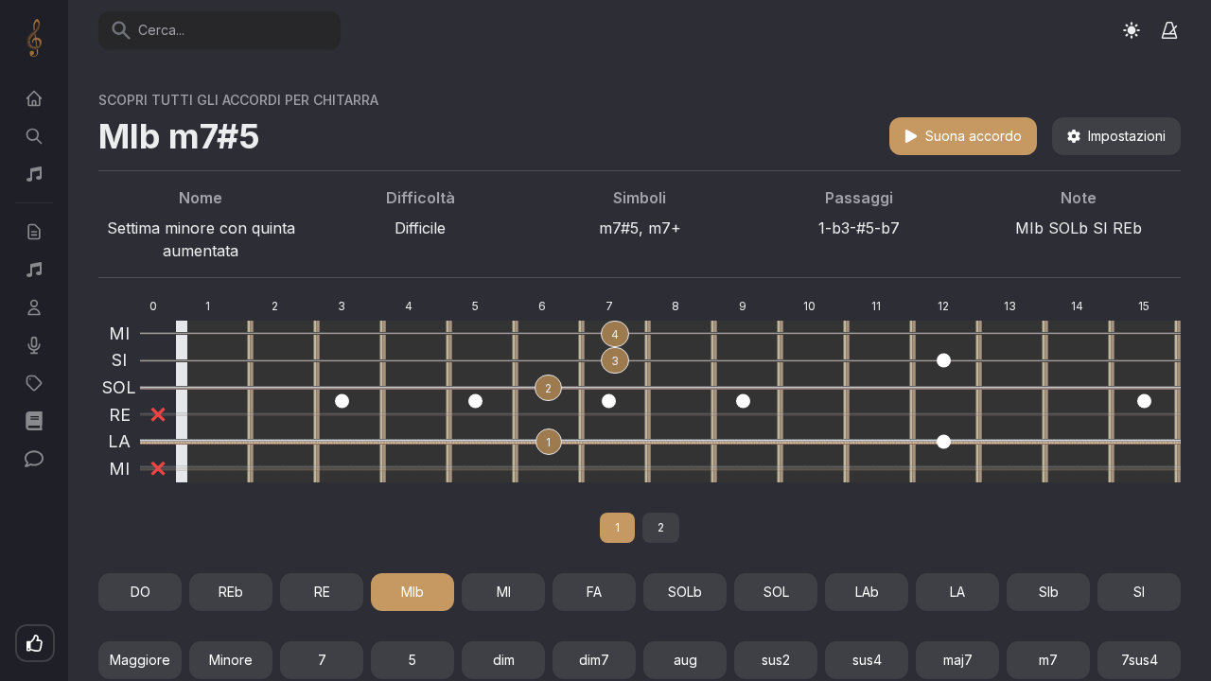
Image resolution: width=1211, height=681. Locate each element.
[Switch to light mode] (1131, 30)
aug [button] (685, 660)
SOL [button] (776, 592)
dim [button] (504, 660)
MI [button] (504, 592)
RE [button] (322, 592)
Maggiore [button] (140, 660)
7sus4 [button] (1139, 660)
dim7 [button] (594, 660)
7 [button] (322, 660)
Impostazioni (1127, 136)
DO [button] (140, 592)
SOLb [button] (685, 592)
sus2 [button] (776, 660)
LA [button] (957, 592)
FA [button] (594, 592)
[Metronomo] (1169, 30)
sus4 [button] (867, 660)
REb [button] (231, 592)
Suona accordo (973, 136)
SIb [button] (1049, 592)
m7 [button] (1048, 660)
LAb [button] (867, 592)
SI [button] (1139, 592)
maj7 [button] (958, 660)
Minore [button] (231, 660)
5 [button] (412, 660)
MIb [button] (412, 592)
